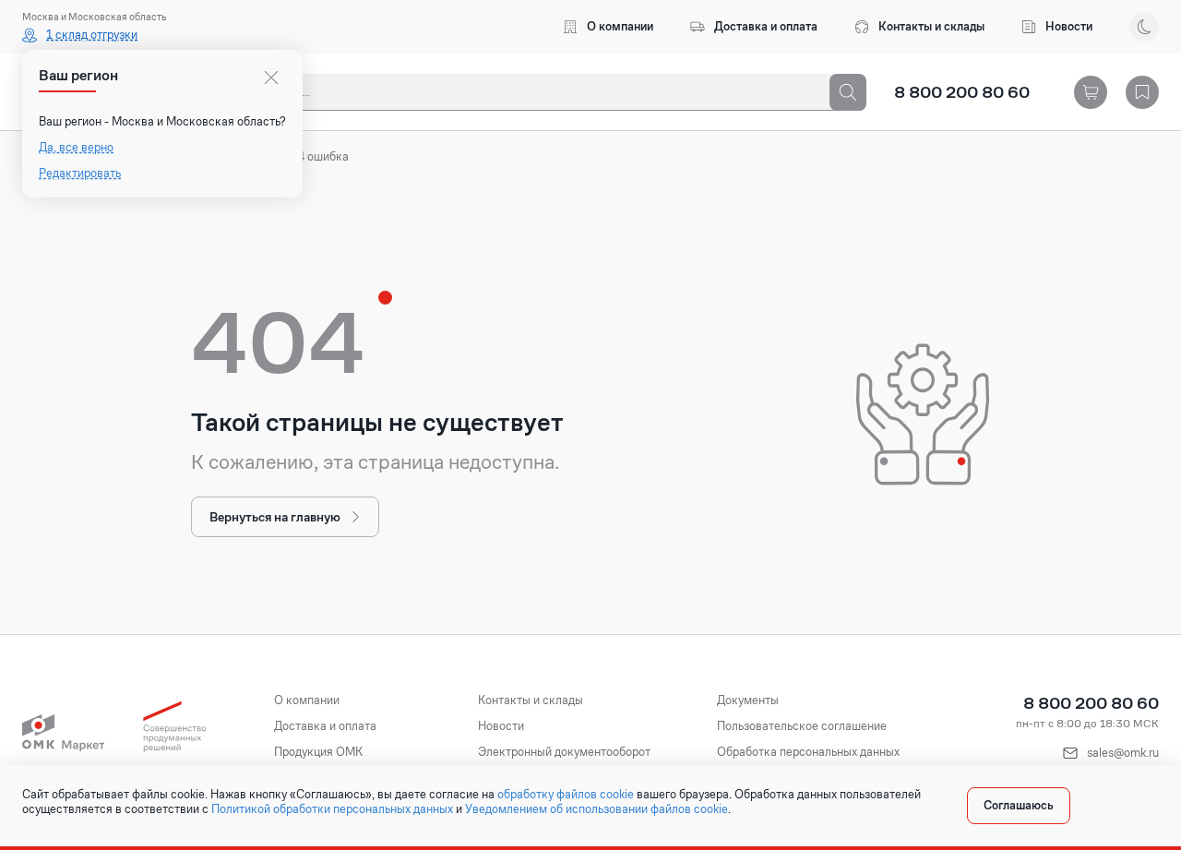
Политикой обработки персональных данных (332, 809)
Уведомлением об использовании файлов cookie (596, 809)
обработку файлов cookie (565, 794)
